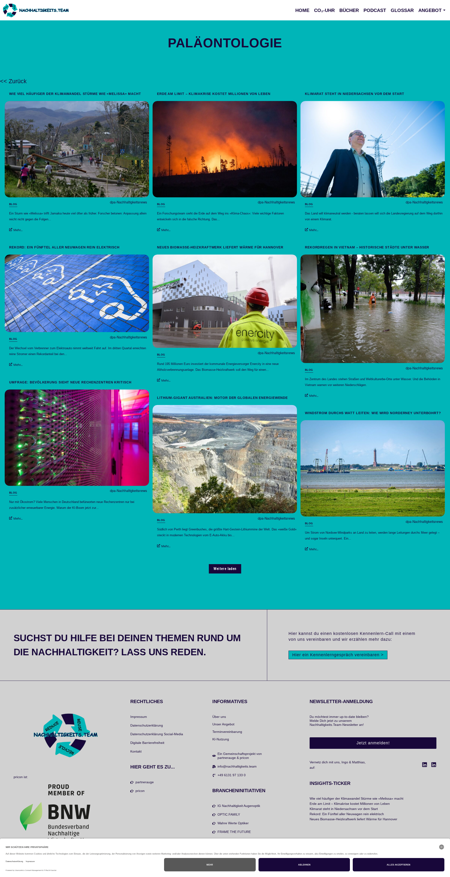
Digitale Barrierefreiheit (147, 743)
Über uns (219, 717)
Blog (13, 204)
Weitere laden (225, 568)
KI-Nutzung (220, 739)
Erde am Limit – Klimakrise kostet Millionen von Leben (213, 94)
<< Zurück (13, 81)
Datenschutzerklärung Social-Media (156, 734)
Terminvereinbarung (227, 732)
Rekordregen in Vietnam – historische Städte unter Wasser (367, 247)
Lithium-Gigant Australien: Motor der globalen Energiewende (222, 398)
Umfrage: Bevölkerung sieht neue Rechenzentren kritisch (70, 382)
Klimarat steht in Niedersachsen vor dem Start (354, 94)
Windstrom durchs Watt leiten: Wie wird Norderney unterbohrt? (373, 413)
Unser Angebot (223, 724)
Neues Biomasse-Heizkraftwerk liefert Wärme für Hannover (220, 247)
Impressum (138, 717)
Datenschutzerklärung (146, 725)
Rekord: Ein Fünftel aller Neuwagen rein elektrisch (64, 247)
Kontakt (136, 751)
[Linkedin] (424, 764)
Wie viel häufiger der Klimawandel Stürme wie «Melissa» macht (75, 94)
